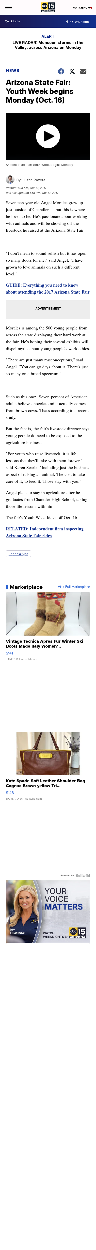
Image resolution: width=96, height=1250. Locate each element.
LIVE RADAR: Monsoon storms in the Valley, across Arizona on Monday (48, 45)
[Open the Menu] (8, 7)
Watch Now (81, 7)
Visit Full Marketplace (74, 587)
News (12, 70)
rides (47, 535)
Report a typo (18, 554)
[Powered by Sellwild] (83, 875)
